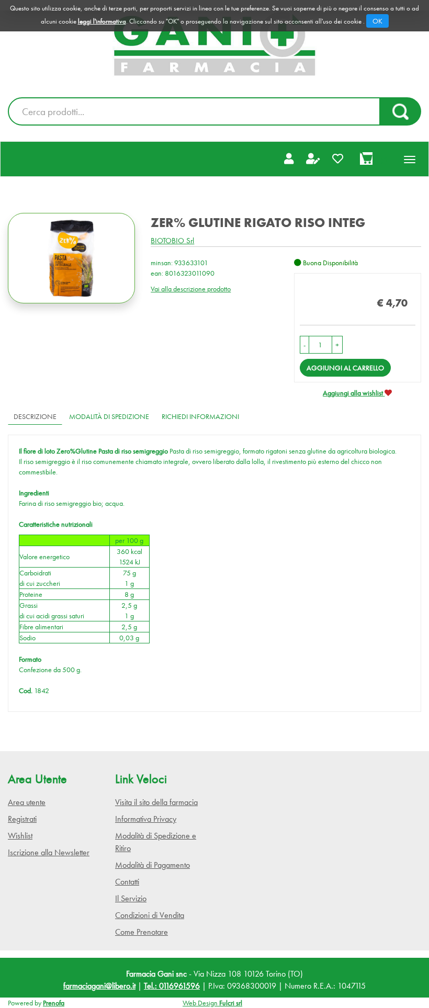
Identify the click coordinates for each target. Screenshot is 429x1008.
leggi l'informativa (102, 21)
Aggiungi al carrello (345, 367)
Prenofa (53, 1002)
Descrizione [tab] (35, 416)
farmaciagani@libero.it (99, 985)
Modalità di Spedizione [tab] (109, 416)
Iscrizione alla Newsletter (48, 852)
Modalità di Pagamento (152, 864)
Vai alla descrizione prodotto (191, 288)
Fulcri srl (230, 1002)
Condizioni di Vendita (149, 915)
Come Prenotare (141, 931)
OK (377, 21)
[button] (304, 345)
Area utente (27, 802)
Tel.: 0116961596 (172, 985)
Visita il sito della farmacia (156, 802)
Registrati (22, 818)
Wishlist (20, 835)
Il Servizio (130, 898)
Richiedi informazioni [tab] (200, 416)
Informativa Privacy (145, 818)
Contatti (127, 881)
